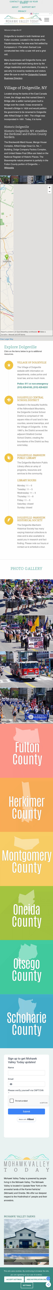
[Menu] (45, 19)
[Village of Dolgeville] (8, 365)
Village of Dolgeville (31, 362)
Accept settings (14, 1279)
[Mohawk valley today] (22, 19)
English (35, 14)
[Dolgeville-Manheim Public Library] (8, 457)
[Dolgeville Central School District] (8, 400)
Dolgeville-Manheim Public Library (31, 457)
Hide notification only (37, 1279)
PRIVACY (22, 11)
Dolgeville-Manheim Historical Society (31, 519)
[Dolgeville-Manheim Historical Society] (8, 520)
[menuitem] (23, 2)
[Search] (39, 19)
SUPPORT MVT (29, 7)
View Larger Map (6, 339)
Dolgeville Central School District (30, 399)
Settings (27, 1285)
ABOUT (15, 7)
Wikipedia (9, 167)
